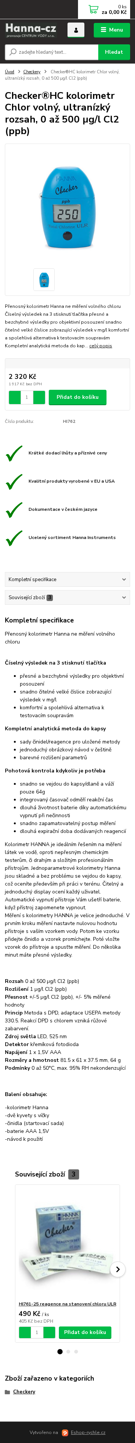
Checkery (31, 72)
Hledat (114, 52)
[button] (60, 1351)
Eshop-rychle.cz (88, 1432)
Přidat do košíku (78, 397)
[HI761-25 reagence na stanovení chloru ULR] (68, 1243)
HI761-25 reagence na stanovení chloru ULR (67, 1304)
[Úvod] (31, 30)
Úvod (9, 72)
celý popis (100, 346)
